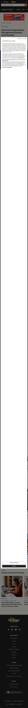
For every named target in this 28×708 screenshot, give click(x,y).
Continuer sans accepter (22, 38)
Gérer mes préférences (14, 562)
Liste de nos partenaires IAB (7, 67)
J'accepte (14, 566)
